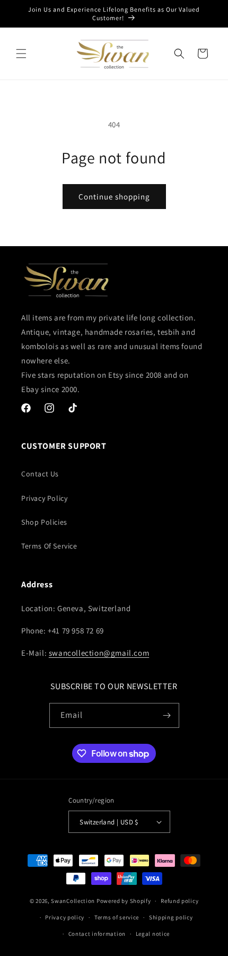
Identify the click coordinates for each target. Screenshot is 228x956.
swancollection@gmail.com (99, 653)
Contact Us (40, 474)
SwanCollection (73, 901)
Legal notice (153, 933)
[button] (21, 53)
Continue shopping (114, 197)
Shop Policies (44, 522)
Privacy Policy (44, 498)
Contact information (97, 933)
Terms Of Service (49, 546)
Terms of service (116, 917)
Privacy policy (64, 917)
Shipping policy (171, 917)
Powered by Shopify (124, 901)
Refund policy (179, 901)
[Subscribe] (167, 715)
